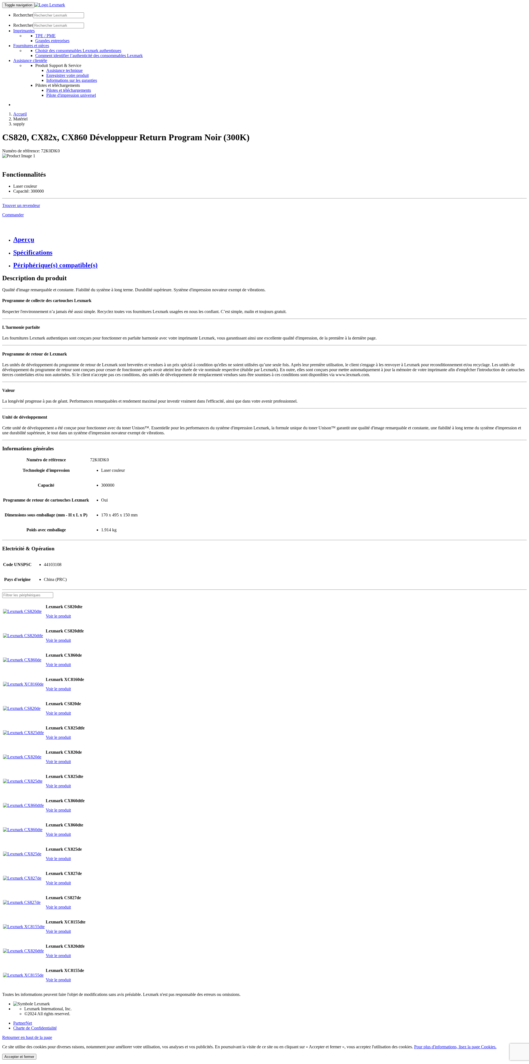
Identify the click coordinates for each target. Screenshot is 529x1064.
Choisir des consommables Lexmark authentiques (78, 50)
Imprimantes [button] (24, 30)
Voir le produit (58, 616)
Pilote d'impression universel (71, 95)
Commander (13, 214)
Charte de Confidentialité (35, 1028)
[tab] (270, 239)
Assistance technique (64, 70)
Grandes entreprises (52, 40)
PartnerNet (22, 1023)
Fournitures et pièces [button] (31, 45)
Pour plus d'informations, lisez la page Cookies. (455, 1046)
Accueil (20, 114)
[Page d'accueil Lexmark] (49, 4)
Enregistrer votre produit (67, 75)
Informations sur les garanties (71, 80)
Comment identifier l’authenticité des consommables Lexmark (89, 55)
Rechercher (23, 15)
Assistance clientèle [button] (30, 60)
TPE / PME (45, 35)
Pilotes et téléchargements (68, 90)
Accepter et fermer (19, 1057)
